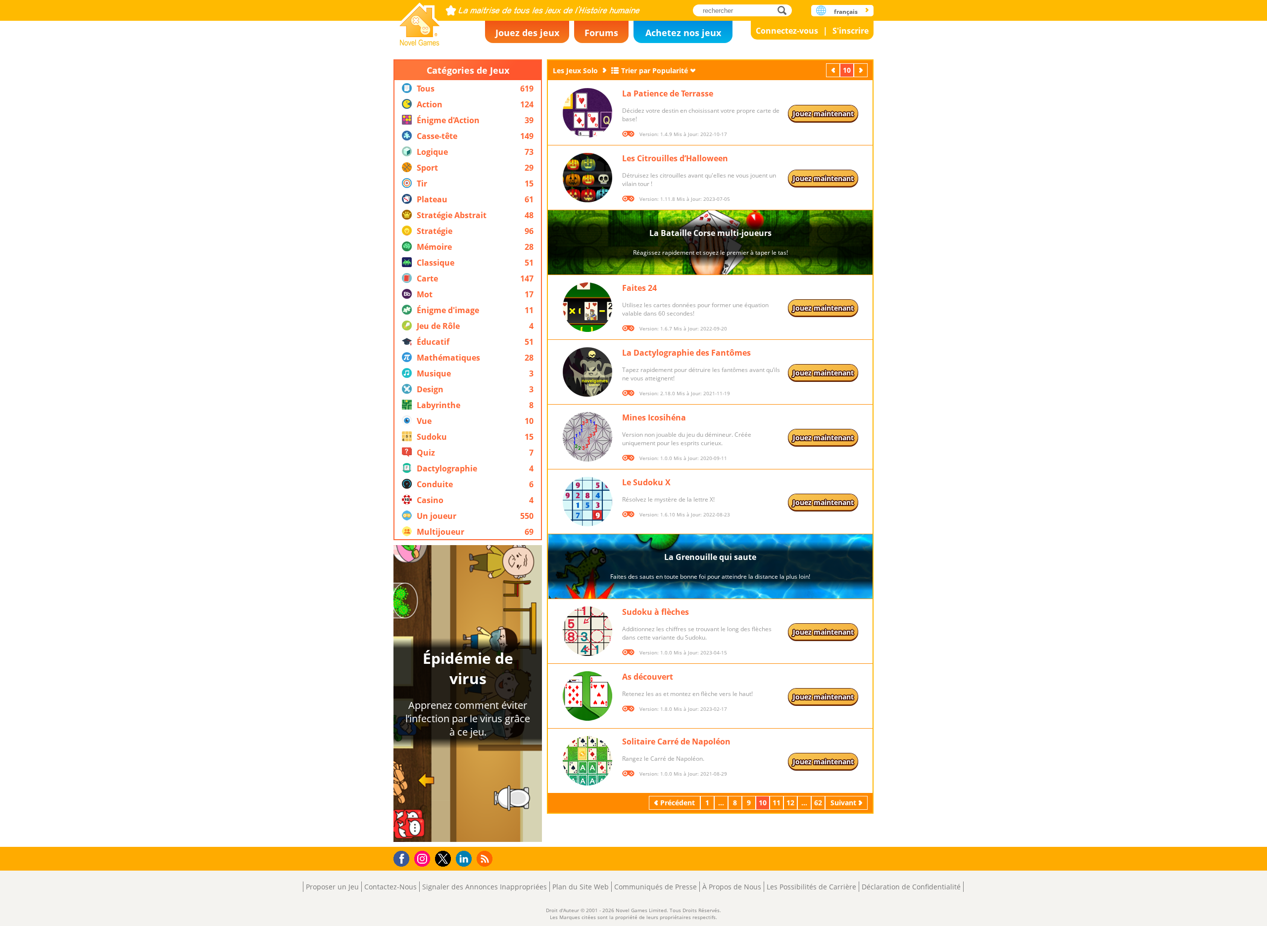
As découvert (647, 676)
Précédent (834, 70)
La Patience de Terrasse (667, 93)
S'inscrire (850, 30)
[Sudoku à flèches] (587, 631)
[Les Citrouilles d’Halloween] (587, 177)
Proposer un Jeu (332, 886)
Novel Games (419, 21)
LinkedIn (465, 859)
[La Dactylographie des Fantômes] (587, 372)
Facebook (404, 857)
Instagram (423, 858)
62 (818, 802)
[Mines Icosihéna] (587, 437)
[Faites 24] (587, 307)
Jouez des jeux (527, 33)
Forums (601, 33)
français (846, 11)
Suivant (862, 70)
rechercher (785, 10)
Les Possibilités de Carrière (811, 886)
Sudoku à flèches (655, 611)
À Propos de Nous (731, 886)
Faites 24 (639, 287)
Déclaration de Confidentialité (911, 886)
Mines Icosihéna (654, 417)
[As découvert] (587, 696)
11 (776, 802)
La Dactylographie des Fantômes (686, 352)
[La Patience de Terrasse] (587, 113)
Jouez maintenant (823, 113)
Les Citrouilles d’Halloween (675, 158)
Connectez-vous (787, 30)
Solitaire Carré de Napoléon (676, 741)
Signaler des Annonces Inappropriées (484, 886)
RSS (486, 858)
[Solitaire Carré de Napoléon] (587, 761)
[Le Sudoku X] (587, 501)
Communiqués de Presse (655, 886)
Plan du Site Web (580, 886)
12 (790, 802)
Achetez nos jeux (683, 33)
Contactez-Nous (390, 886)
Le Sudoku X (646, 482)
